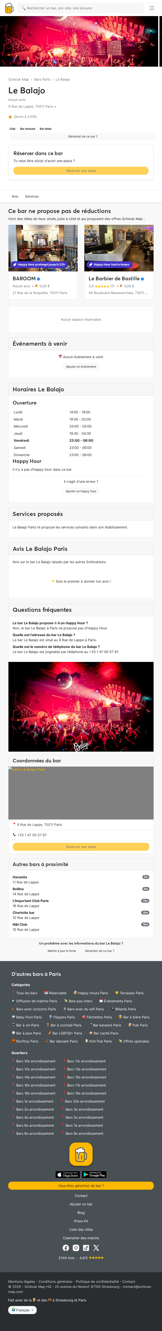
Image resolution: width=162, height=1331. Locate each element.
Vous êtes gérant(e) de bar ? (81, 1186)
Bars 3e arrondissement (84, 1109)
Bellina (18, 889)
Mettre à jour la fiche (62, 951)
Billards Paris (125, 1009)
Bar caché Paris (105, 1033)
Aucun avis (17, 100)
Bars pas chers (80, 1001)
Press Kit (81, 1221)
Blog (81, 1212)
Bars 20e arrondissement (84, 1101)
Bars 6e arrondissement (34, 1125)
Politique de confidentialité (97, 1281)
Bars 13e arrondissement (86, 1069)
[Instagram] (76, 1248)
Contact (81, 1196)
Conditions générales (55, 1281)
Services (32, 196)
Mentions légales (21, 1281)
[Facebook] (66, 1248)
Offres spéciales (135, 1041)
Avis (15, 196)
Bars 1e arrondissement (34, 1101)
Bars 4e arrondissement (34, 1117)
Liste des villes (81, 1229)
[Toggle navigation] (152, 8)
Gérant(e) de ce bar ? (82, 136)
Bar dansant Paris (63, 1041)
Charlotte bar (24, 912)
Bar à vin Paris (27, 1025)
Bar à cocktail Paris (65, 1025)
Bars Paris (42, 79)
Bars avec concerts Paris (35, 1009)
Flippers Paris (63, 1017)
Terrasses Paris (131, 993)
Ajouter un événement (81, 366)
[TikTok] (86, 1248)
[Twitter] (96, 1248)
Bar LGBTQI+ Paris (66, 1033)
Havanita (20, 877)
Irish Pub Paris (100, 1041)
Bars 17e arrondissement (86, 1085)
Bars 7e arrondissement (84, 1125)
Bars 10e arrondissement (35, 1061)
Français (23, 1310)
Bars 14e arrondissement (35, 1077)
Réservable (57, 993)
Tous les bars (26, 993)
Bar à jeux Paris (28, 1033)
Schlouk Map (18, 79)
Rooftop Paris (26, 1041)
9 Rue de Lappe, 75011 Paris (39, 824)
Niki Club (20, 924)
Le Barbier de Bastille (114, 278)
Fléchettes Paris (98, 1017)
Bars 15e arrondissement (86, 1077)
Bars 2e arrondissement (34, 1109)
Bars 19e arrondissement (86, 1093)
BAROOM (24, 278)
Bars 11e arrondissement (86, 1061)
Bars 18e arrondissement (35, 1093)
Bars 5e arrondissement (84, 1117)
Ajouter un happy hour (81, 491)
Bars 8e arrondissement (34, 1133)
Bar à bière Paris (136, 1017)
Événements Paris (117, 1001)
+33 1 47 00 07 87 (31, 835)
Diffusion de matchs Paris (36, 1001)
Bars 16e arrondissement (35, 1085)
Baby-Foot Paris (28, 1017)
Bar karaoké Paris (106, 1025)
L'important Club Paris (31, 901)
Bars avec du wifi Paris (85, 1009)
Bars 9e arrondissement (84, 1133)
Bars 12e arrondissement (35, 1069)
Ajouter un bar (81, 1204)
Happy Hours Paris (92, 993)
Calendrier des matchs (81, 1238)
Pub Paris (140, 1025)
